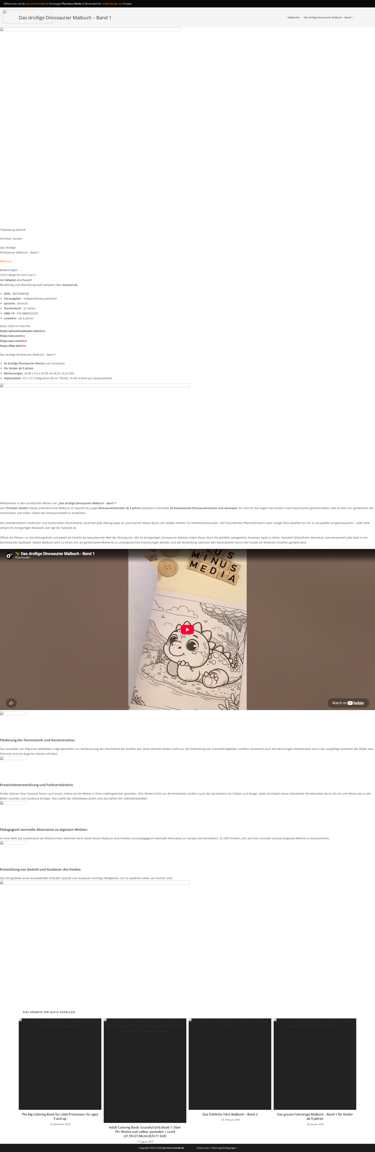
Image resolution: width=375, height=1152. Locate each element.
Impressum (203, 1147)
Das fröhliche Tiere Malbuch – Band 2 (230, 1114)
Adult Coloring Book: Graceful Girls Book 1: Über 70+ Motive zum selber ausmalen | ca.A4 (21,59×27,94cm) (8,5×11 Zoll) (145, 1131)
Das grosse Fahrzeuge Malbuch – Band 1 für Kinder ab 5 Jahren (315, 1116)
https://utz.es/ (12, 336)
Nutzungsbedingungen (224, 1147)
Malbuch (6, 261)
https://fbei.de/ (13, 346)
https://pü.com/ (13, 341)
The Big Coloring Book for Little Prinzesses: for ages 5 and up (60, 1116)
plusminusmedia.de (37, 3)
